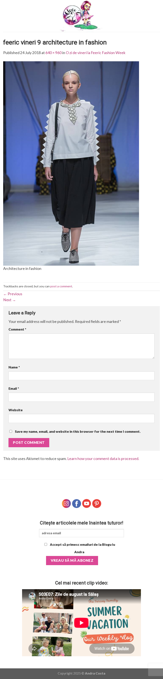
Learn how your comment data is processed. (103, 458)
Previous (12, 294)
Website (15, 410)
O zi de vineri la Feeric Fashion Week (95, 52)
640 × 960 (53, 52)
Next (9, 300)
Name (14, 367)
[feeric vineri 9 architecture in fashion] (71, 163)
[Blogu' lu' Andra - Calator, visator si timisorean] (81, 16)
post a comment (61, 286)
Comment (17, 329)
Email (13, 388)
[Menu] (6, 15)
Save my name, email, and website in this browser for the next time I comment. (78, 431)
